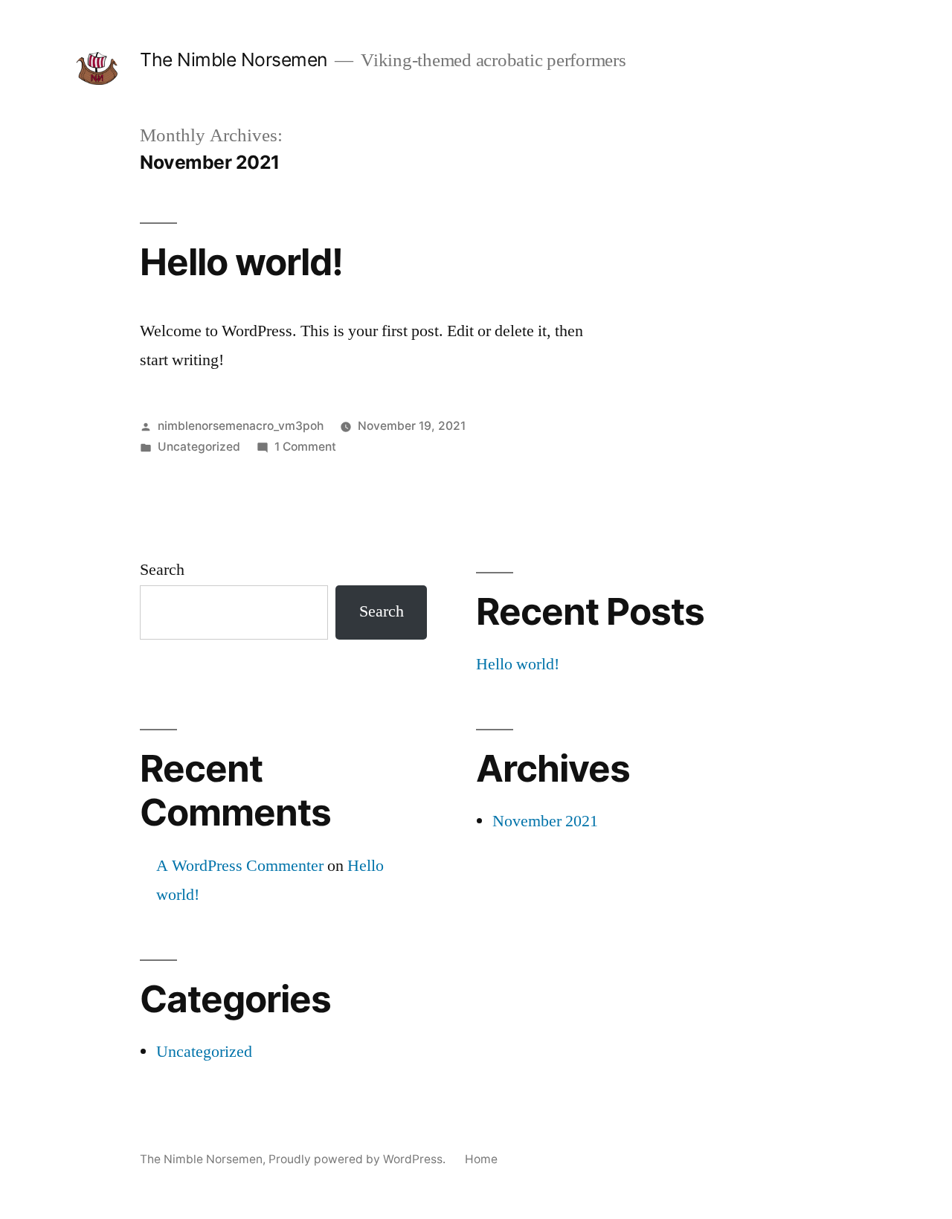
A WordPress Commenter (240, 865)
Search (162, 569)
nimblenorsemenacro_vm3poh (241, 426)
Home (481, 1159)
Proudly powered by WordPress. (358, 1159)
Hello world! (241, 261)
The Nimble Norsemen (233, 59)
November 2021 (545, 821)
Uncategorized (199, 447)
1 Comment (305, 447)
